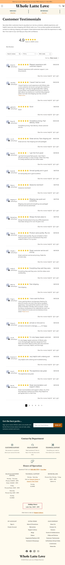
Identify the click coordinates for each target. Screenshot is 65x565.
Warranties (32, 527)
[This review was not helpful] (57, 76)
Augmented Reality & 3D (32, 538)
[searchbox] (12, 53)
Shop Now (12, 13)
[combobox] (29, 53)
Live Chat (43, 469)
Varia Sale (13, 11)
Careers (53, 530)
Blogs (32, 532)
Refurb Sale (44, 11)
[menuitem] (12, 524)
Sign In (12, 524)
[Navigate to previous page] (23, 405)
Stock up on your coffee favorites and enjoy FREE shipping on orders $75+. (33, 1)
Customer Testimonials (52, 538)
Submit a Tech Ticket (32, 481)
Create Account (12, 527)
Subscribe (53, 546)
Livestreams (52, 543)
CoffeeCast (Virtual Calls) (53, 541)
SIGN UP (58, 425)
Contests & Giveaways (32, 541)
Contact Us (53, 527)
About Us (52, 524)
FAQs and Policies (53, 535)
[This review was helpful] (54, 76)
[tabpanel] (32, 236)
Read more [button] (22, 95)
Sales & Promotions (32, 524)
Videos (32, 535)
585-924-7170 (35, 469)
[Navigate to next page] (42, 405)
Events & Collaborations (53, 532)
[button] (2, 6)
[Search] (60, 6)
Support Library (34, 479)
